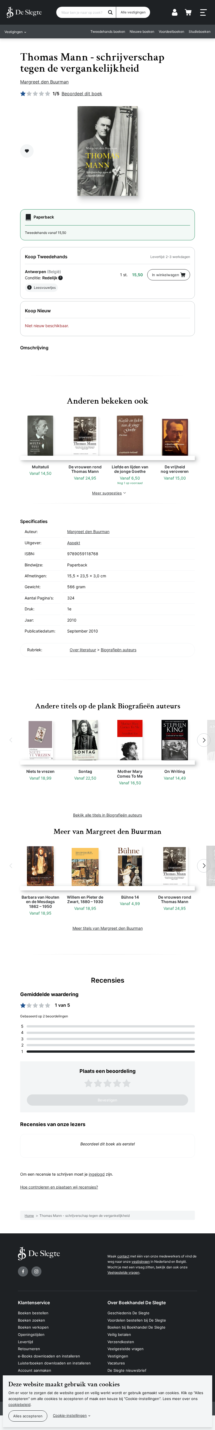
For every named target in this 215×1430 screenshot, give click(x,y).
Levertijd (25, 1342)
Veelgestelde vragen (123, 1272)
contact (123, 1256)
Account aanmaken (34, 1370)
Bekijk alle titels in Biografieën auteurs (107, 815)
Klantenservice (34, 1302)
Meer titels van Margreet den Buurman (108, 928)
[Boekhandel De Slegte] (24, 12)
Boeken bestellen (33, 1313)
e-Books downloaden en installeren (49, 1356)
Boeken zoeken (31, 1320)
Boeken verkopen (33, 1327)
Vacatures (116, 1363)
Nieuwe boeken (142, 31)
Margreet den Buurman (44, 82)
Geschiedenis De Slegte (128, 1313)
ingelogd (97, 1174)
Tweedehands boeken (107, 31)
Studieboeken (200, 31)
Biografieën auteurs (118, 649)
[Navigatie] (204, 13)
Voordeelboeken (171, 31)
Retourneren (29, 1349)
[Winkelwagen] (188, 12)
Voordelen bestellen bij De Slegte (137, 1320)
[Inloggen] (174, 12)
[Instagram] (36, 1271)
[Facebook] (23, 1271)
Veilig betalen (119, 1334)
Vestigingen (118, 1356)
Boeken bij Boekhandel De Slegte (136, 1327)
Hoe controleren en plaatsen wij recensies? (59, 1187)
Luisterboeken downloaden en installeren (54, 1363)
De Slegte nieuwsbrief (127, 1370)
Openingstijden (31, 1334)
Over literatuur (83, 649)
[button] (11, 740)
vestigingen (141, 1261)
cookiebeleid (19, 1404)
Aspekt (73, 542)
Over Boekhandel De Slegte (137, 1302)
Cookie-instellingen (70, 1415)
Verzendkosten (121, 1342)
